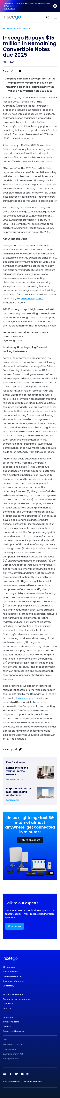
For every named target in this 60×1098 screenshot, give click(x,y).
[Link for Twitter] (16, 1074)
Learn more (9, 8)
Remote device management (17, 999)
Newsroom (8, 1017)
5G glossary (8, 986)
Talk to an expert (30, 840)
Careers (7, 1026)
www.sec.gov (25, 698)
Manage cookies (11, 1058)
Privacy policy (9, 1049)
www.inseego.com (32, 298)
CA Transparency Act (13, 1054)
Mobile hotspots (10, 971)
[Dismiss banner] (55, 6)
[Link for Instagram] (27, 1074)
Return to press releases (18, 28)
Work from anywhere (13, 994)
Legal (5, 1040)
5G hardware (9, 967)
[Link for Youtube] (22, 1074)
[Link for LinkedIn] (4, 1074)
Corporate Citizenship (13, 1031)
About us (7, 1008)
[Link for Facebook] (10, 1074)
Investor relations (11, 1022)
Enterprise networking (13, 981)
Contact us (14, 926)
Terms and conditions (13, 1044)
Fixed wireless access (13, 976)
